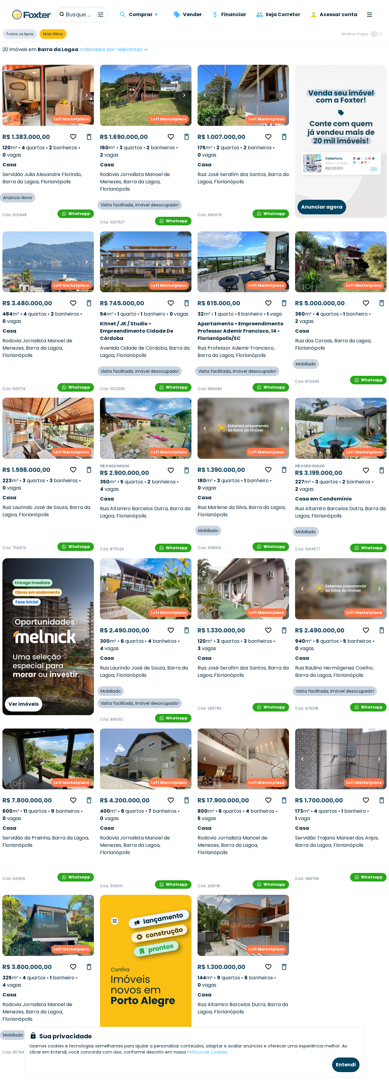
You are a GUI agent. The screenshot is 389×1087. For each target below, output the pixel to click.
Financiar (233, 14)
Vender (192, 14)
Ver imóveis (24, 704)
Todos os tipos (19, 33)
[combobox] (133, 49)
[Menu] (369, 14)
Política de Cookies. (207, 1052)
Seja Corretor (283, 14)
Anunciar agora (322, 206)
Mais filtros (53, 33)
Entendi (346, 1064)
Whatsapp (79, 213)
